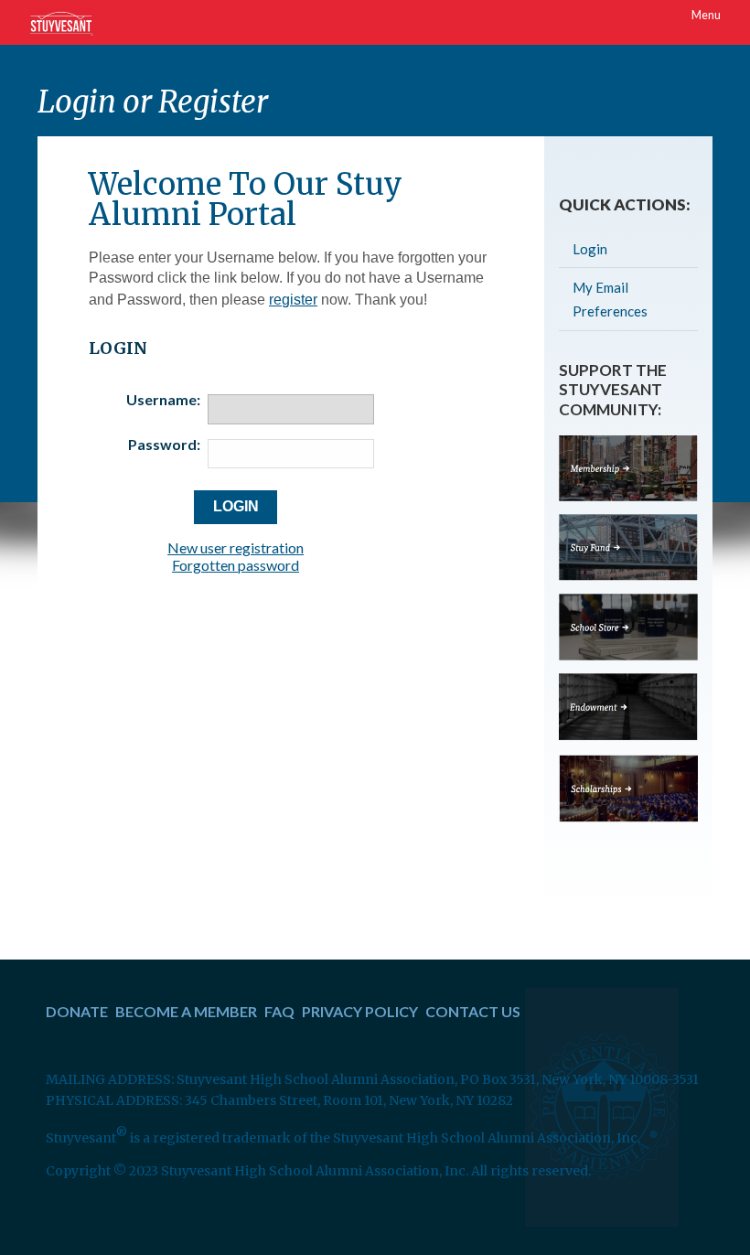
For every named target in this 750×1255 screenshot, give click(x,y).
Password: (164, 444)
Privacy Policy (360, 1011)
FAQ (279, 1011)
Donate (77, 1011)
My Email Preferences (610, 299)
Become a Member (186, 1011)
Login (590, 249)
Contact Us (472, 1011)
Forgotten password (235, 565)
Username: (163, 399)
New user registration (235, 547)
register (293, 299)
